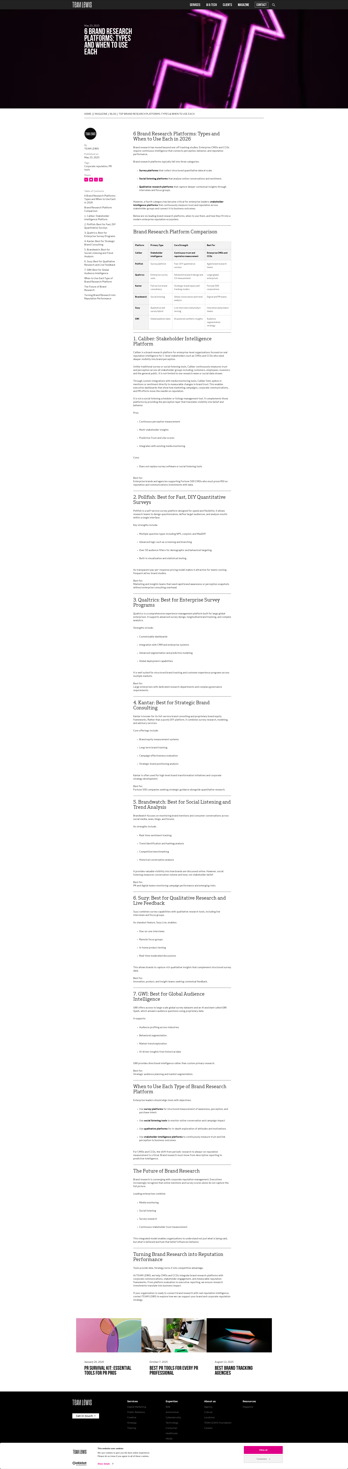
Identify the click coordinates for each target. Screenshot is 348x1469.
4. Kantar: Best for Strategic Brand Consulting (99, 243)
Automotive (172, 1412)
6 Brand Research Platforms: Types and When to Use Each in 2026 (100, 199)
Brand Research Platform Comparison (98, 209)
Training (131, 1428)
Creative (131, 1417)
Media (169, 1438)
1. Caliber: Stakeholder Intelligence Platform (96, 218)
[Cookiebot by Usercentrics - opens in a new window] (79, 1464)
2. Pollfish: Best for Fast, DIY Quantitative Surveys (100, 226)
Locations (209, 1417)
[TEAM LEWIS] (82, 4)
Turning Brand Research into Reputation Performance (100, 297)
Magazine (243, 5)
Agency (208, 1407)
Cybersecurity (173, 1417)
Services (195, 5)
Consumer (171, 1428)
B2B (168, 1407)
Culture (208, 1412)
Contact (261, 5)
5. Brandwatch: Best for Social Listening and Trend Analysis (98, 253)
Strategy (132, 1422)
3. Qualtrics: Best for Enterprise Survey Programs (99, 235)
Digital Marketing (136, 1407)
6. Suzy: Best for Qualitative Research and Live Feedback (99, 263)
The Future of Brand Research (95, 289)
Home (87, 114)
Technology (172, 1422)
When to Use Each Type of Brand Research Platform (98, 280)
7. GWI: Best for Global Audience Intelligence (96, 272)
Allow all (263, 1450)
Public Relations (136, 1412)
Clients (227, 5)
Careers (208, 1428)
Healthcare (172, 1433)
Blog (113, 114)
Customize (262, 1459)
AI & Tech (211, 5)
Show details (104, 1464)
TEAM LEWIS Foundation (218, 1422)
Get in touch (84, 1416)
